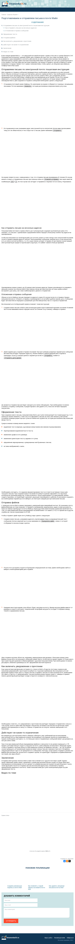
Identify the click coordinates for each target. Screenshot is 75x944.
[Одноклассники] (67, 861)
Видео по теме (7, 52)
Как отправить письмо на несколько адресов (19, 28)
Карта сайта (48, 937)
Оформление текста (9, 34)
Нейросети (70, 937)
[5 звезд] (15, 851)
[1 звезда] (15, 823)
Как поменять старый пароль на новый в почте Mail (36, 887)
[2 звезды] (43, 823)
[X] (70, 861)
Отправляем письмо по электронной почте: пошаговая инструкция (25, 25)
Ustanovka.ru (17, 3)
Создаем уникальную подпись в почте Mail (14, 886)
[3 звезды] (15, 837)
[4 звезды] (43, 837)
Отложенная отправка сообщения (15, 31)
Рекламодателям (59, 937)
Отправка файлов (8, 38)
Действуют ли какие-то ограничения (15, 45)
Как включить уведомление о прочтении (16, 41)
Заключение (6, 48)
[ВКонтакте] (64, 861)
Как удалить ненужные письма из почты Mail (56, 886)
